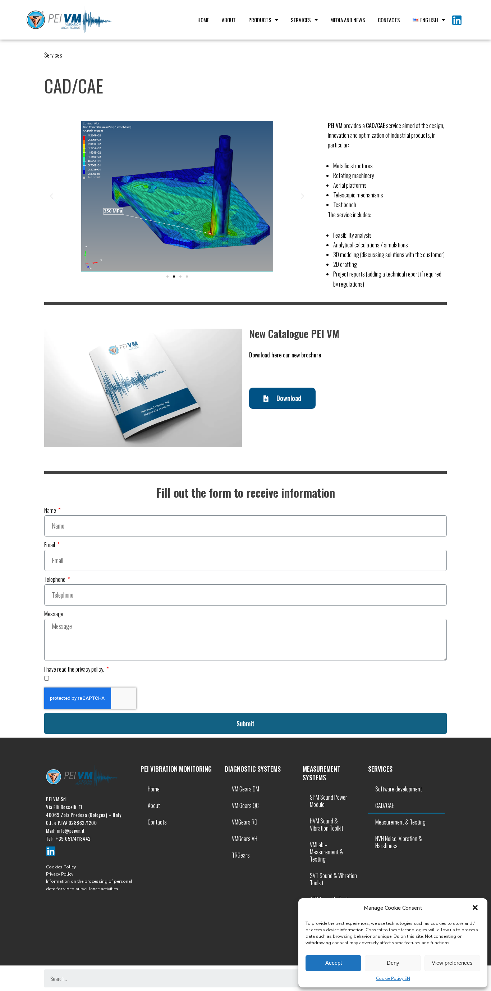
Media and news (347, 20)
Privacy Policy (59, 874)
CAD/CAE (384, 805)
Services (301, 20)
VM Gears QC (245, 805)
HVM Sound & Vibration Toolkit (326, 824)
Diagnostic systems (253, 768)
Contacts (389, 20)
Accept (333, 963)
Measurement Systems (321, 773)
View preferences (452, 963)
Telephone (55, 579)
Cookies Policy (61, 867)
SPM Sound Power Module (328, 801)
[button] (476, 908)
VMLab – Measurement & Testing (326, 851)
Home (203, 20)
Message (53, 613)
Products (259, 20)
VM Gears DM (245, 789)
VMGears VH (244, 838)
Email (50, 544)
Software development (398, 789)
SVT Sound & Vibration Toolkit (333, 879)
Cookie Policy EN (393, 978)
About (229, 20)
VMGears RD (244, 822)
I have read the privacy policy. (74, 669)
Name (50, 510)
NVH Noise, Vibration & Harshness (398, 842)
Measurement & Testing (400, 822)
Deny (393, 963)
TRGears (241, 855)
